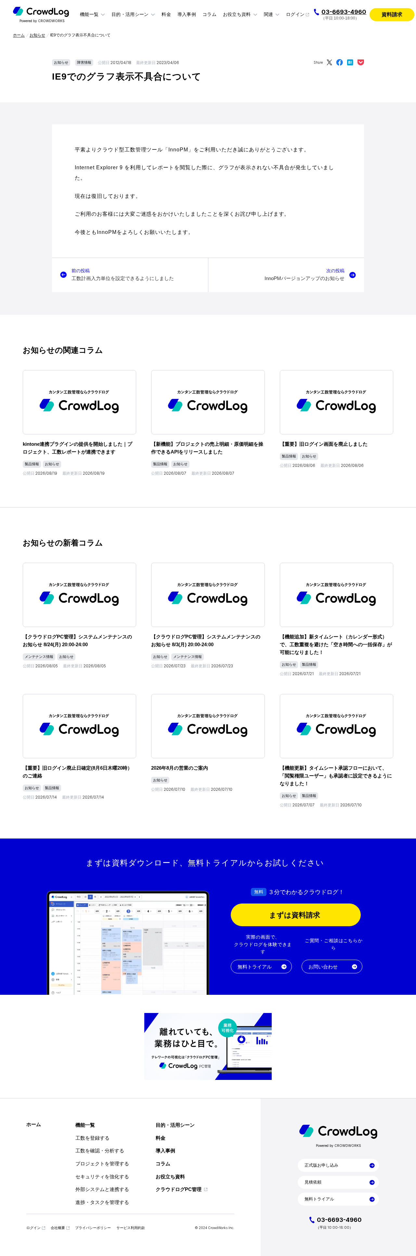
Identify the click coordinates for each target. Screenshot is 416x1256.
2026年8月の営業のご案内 (179, 768)
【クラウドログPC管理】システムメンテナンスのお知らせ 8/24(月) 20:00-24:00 (77, 640)
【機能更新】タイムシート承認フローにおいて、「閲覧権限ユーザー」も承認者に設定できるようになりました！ (336, 775)
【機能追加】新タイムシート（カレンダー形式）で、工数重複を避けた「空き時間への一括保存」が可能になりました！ (336, 644)
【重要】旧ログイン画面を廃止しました (324, 444)
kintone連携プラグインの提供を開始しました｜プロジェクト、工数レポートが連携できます (77, 448)
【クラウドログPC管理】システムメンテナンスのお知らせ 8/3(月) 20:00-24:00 (205, 640)
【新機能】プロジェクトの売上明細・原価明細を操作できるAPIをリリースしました (207, 448)
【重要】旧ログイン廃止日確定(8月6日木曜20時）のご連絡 (77, 771)
